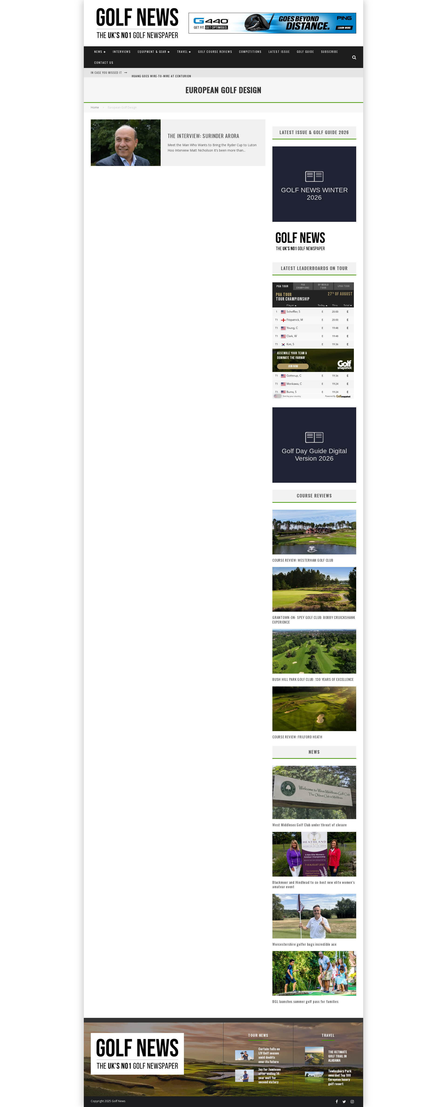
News (98, 52)
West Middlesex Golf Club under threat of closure (309, 824)
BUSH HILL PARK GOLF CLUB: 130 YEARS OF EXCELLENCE (313, 679)
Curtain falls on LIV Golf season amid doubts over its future (269, 1055)
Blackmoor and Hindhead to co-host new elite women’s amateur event (313, 884)
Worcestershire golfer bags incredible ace (304, 944)
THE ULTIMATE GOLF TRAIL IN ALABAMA (337, 1056)
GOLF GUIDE (305, 52)
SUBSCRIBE (329, 52)
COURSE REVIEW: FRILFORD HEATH (297, 736)
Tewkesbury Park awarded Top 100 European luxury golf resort (339, 1077)
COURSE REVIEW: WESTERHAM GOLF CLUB (302, 560)
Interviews (122, 52)
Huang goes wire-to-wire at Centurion (161, 72)
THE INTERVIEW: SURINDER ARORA (203, 135)
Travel (182, 52)
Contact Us (104, 62)
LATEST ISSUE (279, 52)
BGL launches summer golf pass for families (305, 1001)
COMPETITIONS (250, 52)
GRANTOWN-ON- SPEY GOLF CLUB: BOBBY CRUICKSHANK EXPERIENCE (313, 619)
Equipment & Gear (152, 52)
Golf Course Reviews (215, 52)
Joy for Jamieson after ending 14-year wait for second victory (269, 1075)
